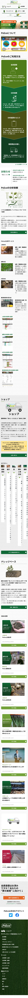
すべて (3, 976)
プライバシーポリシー (7, 942)
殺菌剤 (27, 478)
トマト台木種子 (10, 533)
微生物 (21, 503)
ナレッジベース (5, 965)
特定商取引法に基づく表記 (8, 944)
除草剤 (27, 533)
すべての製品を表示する (18, 552)
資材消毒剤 (27, 523)
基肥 (21, 496)
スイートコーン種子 (10, 502)
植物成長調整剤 (27, 508)
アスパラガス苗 (16, 482)
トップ (3, 973)
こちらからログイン (17, 28)
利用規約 (4, 939)
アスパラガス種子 (10, 483)
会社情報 (4, 936)
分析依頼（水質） (6, 963)
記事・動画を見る (18, 607)
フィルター (4, 493)
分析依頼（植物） (6, 960)
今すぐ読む (19, 645)
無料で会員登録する (9, 21)
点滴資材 (4, 482)
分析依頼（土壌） (6, 958)
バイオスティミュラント (21, 532)
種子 (3, 981)
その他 (4, 516)
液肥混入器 (4, 506)
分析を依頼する (18, 232)
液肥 (21, 482)
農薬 (3, 989)
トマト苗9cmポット (16, 514)
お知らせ (4, 949)
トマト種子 (10, 519)
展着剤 (27, 496)
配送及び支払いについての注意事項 (10, 947)
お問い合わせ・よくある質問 (8, 952)
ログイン (6, 24)
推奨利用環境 (5, 968)
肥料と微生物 (5, 986)
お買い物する (19, 455)
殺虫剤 (27, 487)
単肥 (21, 489)
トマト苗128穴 (16, 497)
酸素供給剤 (21, 514)
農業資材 (4, 979)
